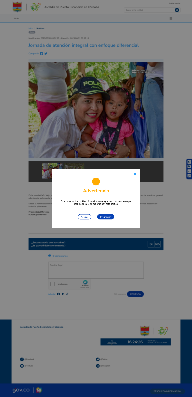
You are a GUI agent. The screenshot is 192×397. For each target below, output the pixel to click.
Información (105, 217)
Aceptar (84, 217)
